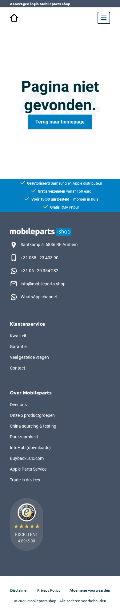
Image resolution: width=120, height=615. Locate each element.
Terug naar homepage (60, 122)
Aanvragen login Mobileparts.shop (40, 4)
